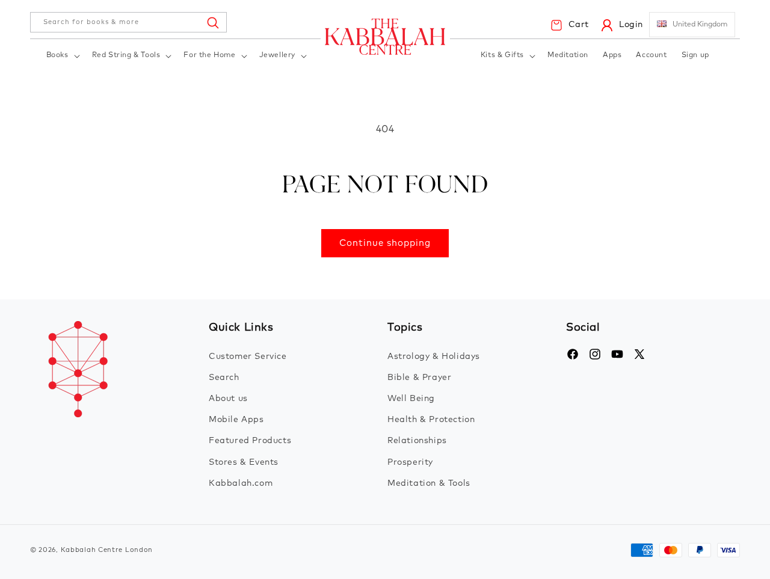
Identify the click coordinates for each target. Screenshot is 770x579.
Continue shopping (385, 243)
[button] (62, 56)
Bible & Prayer (419, 377)
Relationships (417, 441)
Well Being (411, 398)
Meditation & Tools (428, 483)
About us (228, 398)
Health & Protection (431, 419)
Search (224, 377)
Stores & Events (244, 462)
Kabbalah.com (241, 483)
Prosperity (410, 462)
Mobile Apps (236, 419)
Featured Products (250, 441)
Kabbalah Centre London (107, 550)
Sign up (695, 55)
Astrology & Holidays (433, 356)
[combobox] (128, 22)
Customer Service (248, 356)
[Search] (212, 22)
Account (651, 55)
